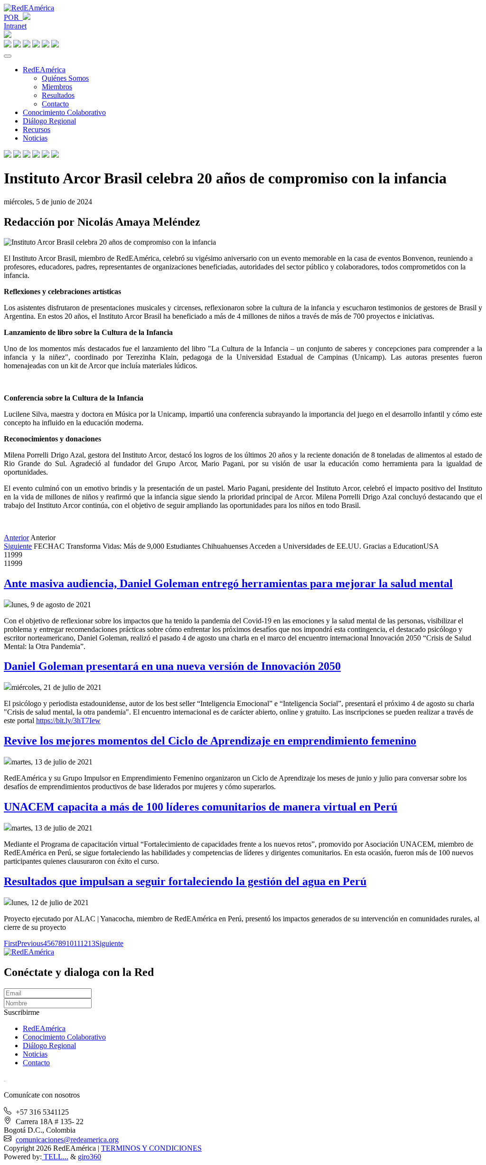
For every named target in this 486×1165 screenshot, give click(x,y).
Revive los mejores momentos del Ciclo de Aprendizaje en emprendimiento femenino (210, 741)
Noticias (35, 138)
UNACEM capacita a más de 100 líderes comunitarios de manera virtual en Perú (200, 807)
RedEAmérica (44, 70)
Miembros (57, 87)
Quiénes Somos (65, 78)
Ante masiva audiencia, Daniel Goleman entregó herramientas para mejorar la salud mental (228, 583)
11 (77, 943)
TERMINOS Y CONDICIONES (151, 1148)
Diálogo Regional (49, 121)
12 (84, 943)
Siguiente (18, 546)
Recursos (36, 129)
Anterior (16, 538)
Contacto (55, 104)
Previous (30, 943)
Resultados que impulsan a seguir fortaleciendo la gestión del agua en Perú (185, 881)
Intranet (15, 26)
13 (91, 943)
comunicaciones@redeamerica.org (67, 1140)
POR (13, 17)
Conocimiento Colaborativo (64, 112)
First (10, 943)
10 (70, 943)
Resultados (58, 95)
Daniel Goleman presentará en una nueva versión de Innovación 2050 (172, 666)
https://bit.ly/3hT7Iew (68, 720)
